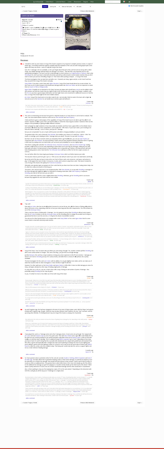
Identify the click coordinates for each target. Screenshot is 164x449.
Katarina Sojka (40, 336)
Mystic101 (88, 352)
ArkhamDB (39, 2)
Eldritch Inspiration (64, 339)
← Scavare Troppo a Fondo (29, 11)
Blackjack (32, 255)
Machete (39, 99)
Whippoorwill (43, 87)
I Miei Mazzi (49, 2)
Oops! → (139, 11)
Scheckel (88, 103)
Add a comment (30, 112)
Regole (85, 2)
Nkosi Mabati (68, 336)
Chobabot (54, 287)
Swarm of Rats (34, 87)
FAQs (92, 2)
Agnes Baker (28, 89)
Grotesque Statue (59, 154)
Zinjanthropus (56, 185)
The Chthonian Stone (50, 145)
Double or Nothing (69, 358)
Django (90, 319)
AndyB (61, 106)
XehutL (41, 229)
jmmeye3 (85, 326)
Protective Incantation (63, 145)
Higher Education (54, 83)
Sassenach (88, 375)
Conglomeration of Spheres (78, 73)
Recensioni (77, 2)
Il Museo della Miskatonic (87, 11)
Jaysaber (72, 395)
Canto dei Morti (28, 16)
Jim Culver (27, 97)
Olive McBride (59, 117)
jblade (89, 181)
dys (64, 109)
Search (45, 6)
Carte (69, 2)
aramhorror (87, 224)
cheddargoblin (68, 291)
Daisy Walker (28, 83)
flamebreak (83, 196)
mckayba (89, 317)
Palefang (57, 244)
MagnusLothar (76, 391)
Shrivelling (27, 75)
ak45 (38, 386)
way (78, 89)
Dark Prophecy (70, 117)
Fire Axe (29, 93)
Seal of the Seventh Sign (78, 145)
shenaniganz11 (66, 189)
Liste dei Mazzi (60, 2)
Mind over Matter (70, 85)
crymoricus (32, 303)
